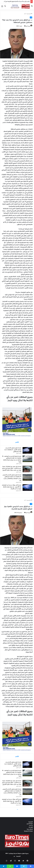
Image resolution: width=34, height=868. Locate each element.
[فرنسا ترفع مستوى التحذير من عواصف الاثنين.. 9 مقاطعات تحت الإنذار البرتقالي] (27, 450)
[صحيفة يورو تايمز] (18, 6)
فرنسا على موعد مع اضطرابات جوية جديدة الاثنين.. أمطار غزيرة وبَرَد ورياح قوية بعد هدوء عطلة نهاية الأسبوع (11, 468)
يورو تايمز (28, 26)
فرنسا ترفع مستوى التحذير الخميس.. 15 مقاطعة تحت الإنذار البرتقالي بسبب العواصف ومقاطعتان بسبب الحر (11, 477)
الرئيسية (29, 14)
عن (14, 856)
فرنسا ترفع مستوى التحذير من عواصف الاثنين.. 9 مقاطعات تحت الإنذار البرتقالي (12, 450)
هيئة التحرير (30, 824)
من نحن (31, 826)
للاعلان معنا (30, 829)
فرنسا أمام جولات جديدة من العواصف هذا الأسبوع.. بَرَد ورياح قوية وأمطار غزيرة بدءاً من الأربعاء (11, 487)
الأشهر (17, 442)
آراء (24, 14)
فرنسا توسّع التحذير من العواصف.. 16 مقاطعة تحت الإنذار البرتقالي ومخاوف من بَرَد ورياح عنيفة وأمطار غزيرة (11, 459)
